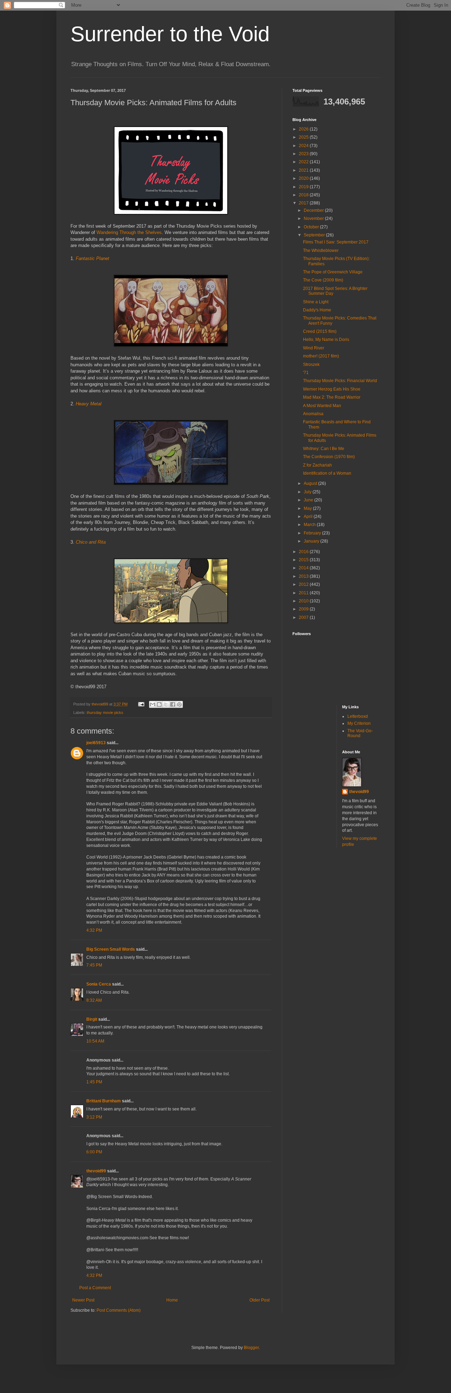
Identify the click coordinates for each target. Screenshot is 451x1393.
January (312, 541)
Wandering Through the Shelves (129, 232)
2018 (304, 194)
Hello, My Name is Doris (326, 339)
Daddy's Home (317, 310)
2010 (304, 601)
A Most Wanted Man (322, 405)
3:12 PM (94, 1117)
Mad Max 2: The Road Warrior (331, 397)
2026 (304, 129)
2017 (304, 203)
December (314, 210)
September (315, 235)
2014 (304, 567)
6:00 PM (94, 1152)
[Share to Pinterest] (179, 704)
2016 (304, 551)
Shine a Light (315, 301)
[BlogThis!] (159, 704)
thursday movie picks (105, 712)
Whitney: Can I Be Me (323, 448)
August (311, 483)
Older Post (259, 1300)
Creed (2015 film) (319, 331)
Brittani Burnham (103, 1100)
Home (172, 1300)
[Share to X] (165, 704)
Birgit (91, 1019)
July (308, 491)
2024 (304, 145)
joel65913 (96, 742)
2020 (304, 178)
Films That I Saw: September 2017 (336, 242)
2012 (304, 584)
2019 (304, 186)
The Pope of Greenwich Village (333, 272)
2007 (304, 617)
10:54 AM (95, 1041)
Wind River (313, 348)
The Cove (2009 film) (323, 280)
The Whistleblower (321, 250)
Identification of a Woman (327, 473)
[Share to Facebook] (172, 704)
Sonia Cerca (98, 984)
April (309, 516)
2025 (304, 137)
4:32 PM (94, 930)
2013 (304, 576)
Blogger (251, 1347)
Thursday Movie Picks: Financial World (340, 380)
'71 (306, 372)
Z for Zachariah (317, 465)
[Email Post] (141, 704)
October (312, 226)
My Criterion (359, 723)
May (308, 508)
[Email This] (152, 704)
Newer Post (83, 1300)
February (313, 533)
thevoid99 (96, 1171)
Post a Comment (95, 1287)
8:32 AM (94, 1000)
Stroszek (311, 364)
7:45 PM (94, 965)
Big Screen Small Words (110, 949)
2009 (304, 609)
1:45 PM (94, 1081)
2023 (304, 153)
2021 (304, 170)
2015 (304, 559)
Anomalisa (313, 413)
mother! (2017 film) (321, 356)
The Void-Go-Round (360, 733)
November (314, 218)
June (309, 500)
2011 (304, 592)
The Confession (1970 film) (329, 456)
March (310, 524)
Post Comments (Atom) (119, 1310)
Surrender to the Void (170, 34)
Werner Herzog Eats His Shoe (331, 389)
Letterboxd (357, 716)
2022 (304, 161)
